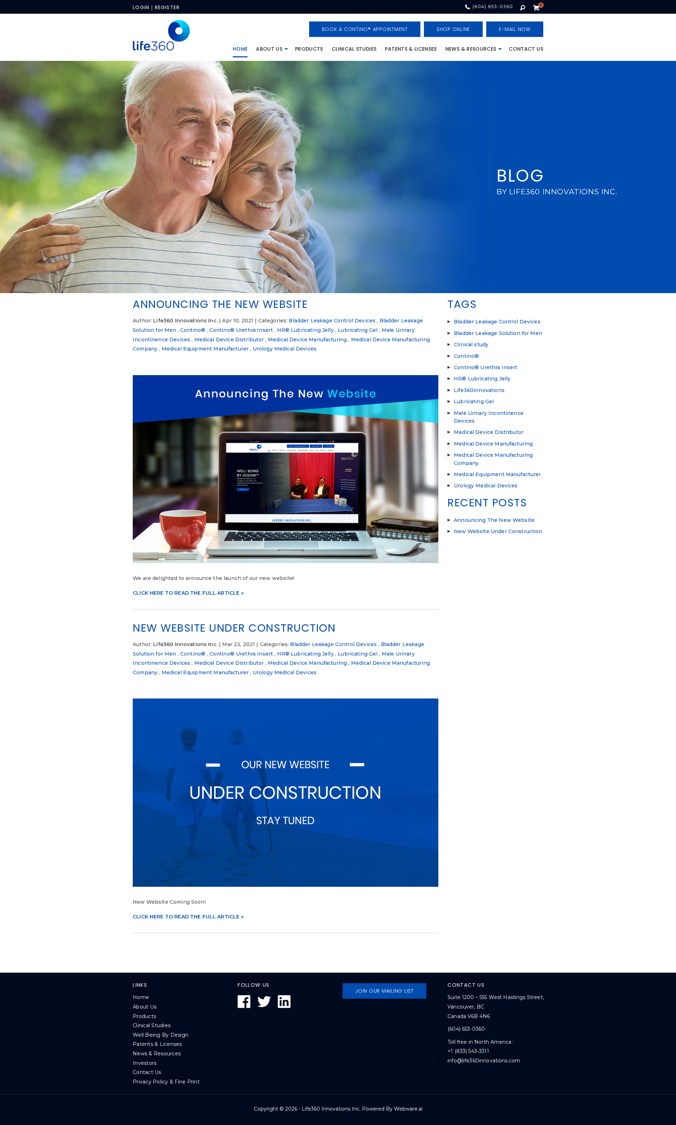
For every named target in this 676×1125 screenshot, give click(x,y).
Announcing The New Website (220, 304)
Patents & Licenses (411, 48)
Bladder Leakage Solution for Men (498, 333)
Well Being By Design (160, 1035)
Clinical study (471, 344)
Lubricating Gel (357, 330)
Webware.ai (408, 1109)
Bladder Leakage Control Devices (332, 320)
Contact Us (526, 48)
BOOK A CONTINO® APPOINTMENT (365, 29)
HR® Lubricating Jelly (305, 330)
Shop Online (453, 29)
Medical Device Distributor (229, 339)
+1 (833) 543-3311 (468, 1051)
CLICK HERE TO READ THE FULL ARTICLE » (188, 593)
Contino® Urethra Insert (241, 330)
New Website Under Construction (234, 628)
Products (309, 48)
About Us (269, 48)
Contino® (192, 330)
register (167, 7)
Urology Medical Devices (285, 349)
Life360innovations (479, 390)
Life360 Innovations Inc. (331, 1109)
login (141, 7)
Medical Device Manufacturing (307, 339)
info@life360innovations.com (483, 1060)
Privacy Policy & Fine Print (166, 1082)
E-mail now (515, 29)
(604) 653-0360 (492, 6)
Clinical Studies (354, 48)
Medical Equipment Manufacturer (205, 349)
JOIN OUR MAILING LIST (384, 990)
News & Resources (470, 48)
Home (240, 48)
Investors (144, 1063)
